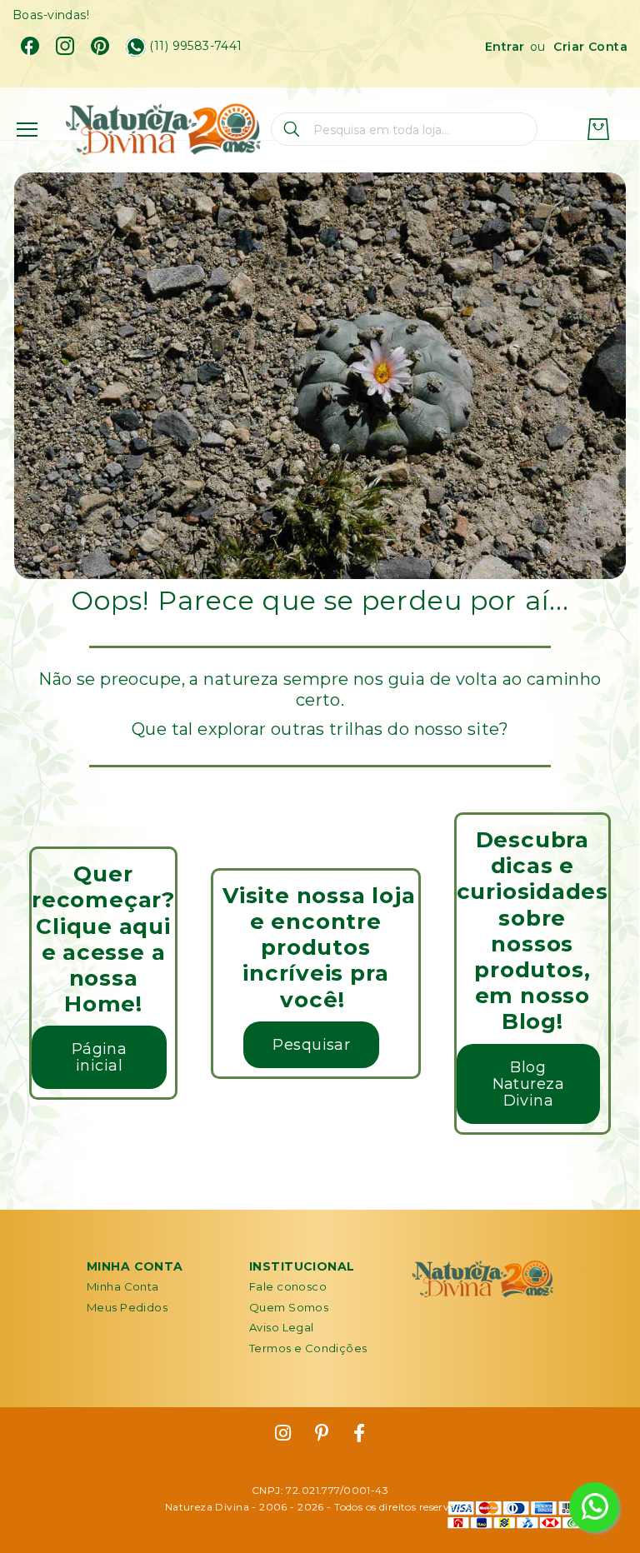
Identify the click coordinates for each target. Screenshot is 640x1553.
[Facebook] (30, 46)
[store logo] (163, 129)
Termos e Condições (308, 1348)
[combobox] (404, 129)
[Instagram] (65, 46)
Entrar (505, 46)
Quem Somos (288, 1307)
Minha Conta (123, 1286)
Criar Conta (590, 46)
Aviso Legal (281, 1327)
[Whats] (136, 47)
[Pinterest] (100, 46)
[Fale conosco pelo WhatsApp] (594, 1507)
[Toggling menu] (27, 129)
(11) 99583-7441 (195, 46)
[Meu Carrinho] (598, 129)
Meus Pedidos (127, 1307)
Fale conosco (288, 1286)
